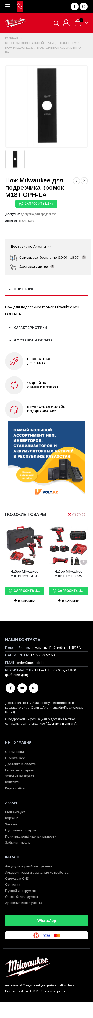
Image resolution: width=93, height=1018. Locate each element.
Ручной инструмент (21, 891)
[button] (9, 6)
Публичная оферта (20, 830)
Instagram (33, 688)
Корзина (11, 818)
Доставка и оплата (61, 723)
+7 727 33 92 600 (43, 655)
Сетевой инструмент (21, 897)
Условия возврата (19, 776)
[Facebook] (75, 6)
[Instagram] (84, 6)
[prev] (76, 180)
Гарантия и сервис (20, 770)
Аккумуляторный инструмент (28, 866)
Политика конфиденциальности (30, 836)
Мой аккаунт (15, 812)
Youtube (22, 688)
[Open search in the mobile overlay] (56, 23)
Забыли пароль (17, 842)
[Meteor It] (11, 985)
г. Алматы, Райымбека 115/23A (56, 648)
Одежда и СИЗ (17, 878)
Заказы (11, 824)
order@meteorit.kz (30, 663)
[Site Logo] (15, 23)
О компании (14, 752)
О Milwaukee (15, 758)
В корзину (26, 600)
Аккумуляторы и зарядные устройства (36, 872)
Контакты (12, 782)
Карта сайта (15, 788)
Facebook (10, 688)
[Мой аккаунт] (66, 22)
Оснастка (12, 884)
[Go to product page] (24, 545)
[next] (84, 180)
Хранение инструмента (23, 903)
